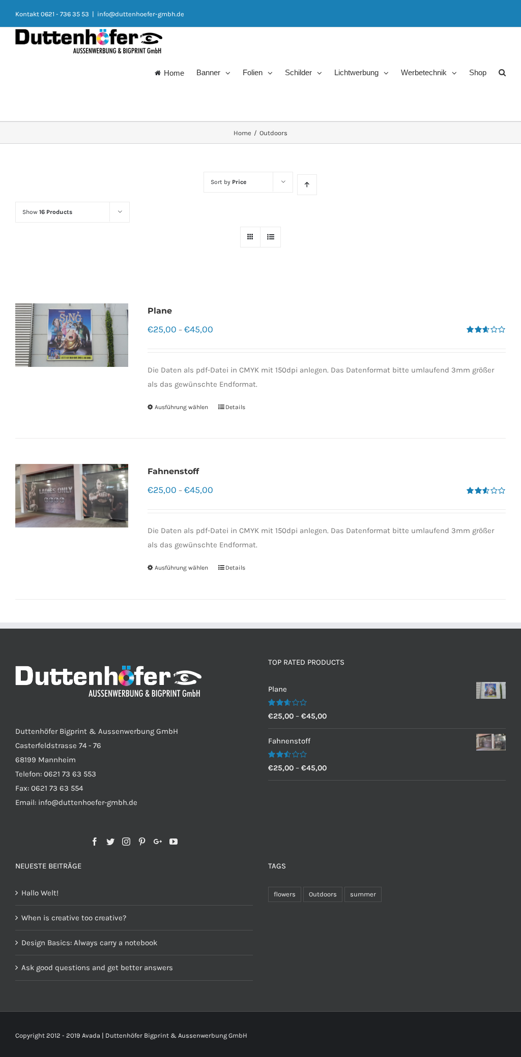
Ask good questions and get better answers (97, 967)
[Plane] (71, 335)
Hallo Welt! (40, 892)
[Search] (502, 71)
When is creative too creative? (73, 917)
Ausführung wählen (181, 407)
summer (363, 894)
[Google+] (158, 841)
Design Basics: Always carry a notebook (89, 942)
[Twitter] (110, 841)
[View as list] (270, 237)
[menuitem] (175, 71)
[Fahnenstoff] (71, 495)
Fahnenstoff (173, 471)
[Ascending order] (307, 184)
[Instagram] (126, 841)
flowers (285, 894)
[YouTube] (173, 841)
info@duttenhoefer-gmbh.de (140, 14)
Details (235, 407)
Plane (160, 311)
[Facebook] (95, 841)
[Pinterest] (142, 841)
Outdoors (323, 894)
